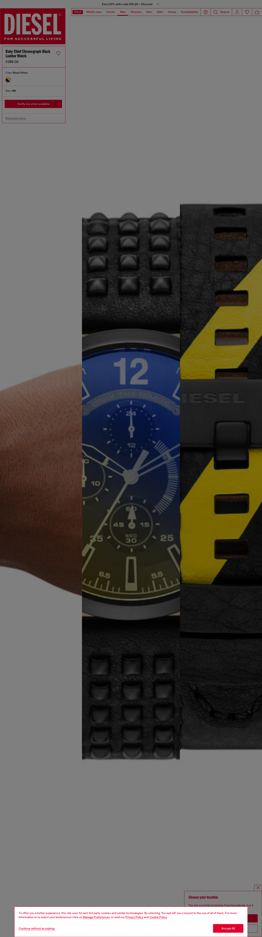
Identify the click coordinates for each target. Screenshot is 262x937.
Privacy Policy (134, 917)
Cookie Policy (158, 917)
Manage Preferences (96, 917)
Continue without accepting (37, 928)
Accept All (228, 928)
